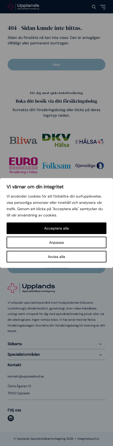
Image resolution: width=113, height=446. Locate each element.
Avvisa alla (56, 256)
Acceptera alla (56, 228)
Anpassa (56, 242)
